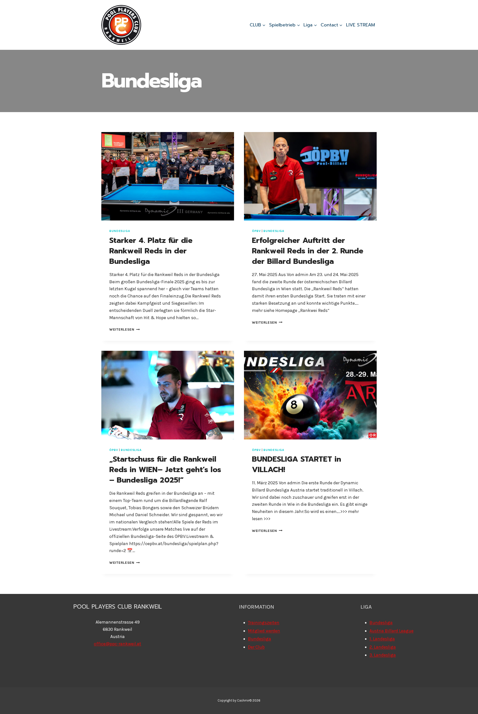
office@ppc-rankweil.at (117, 643)
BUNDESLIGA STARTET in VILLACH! (296, 464)
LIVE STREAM (360, 24)
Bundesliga (119, 231)
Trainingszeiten (263, 622)
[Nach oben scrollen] (467, 705)
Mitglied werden (264, 631)
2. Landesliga (382, 647)
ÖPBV (256, 231)
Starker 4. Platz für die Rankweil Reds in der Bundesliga (150, 251)
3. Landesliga (382, 655)
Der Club (256, 647)
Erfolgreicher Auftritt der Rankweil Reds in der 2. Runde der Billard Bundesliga (307, 251)
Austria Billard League (391, 631)
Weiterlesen (124, 329)
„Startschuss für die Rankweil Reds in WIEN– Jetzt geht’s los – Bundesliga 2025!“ (165, 469)
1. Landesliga (382, 639)
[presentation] (167, 176)
